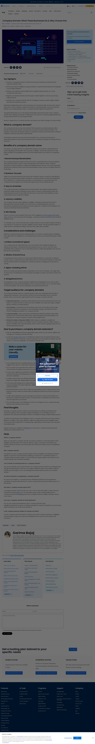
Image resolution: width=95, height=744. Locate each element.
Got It (77, 738)
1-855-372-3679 (48, 379)
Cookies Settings (68, 738)
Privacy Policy (49, 740)
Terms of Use (20, 736)
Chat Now (47, 375)
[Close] (93, 737)
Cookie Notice (5, 742)
